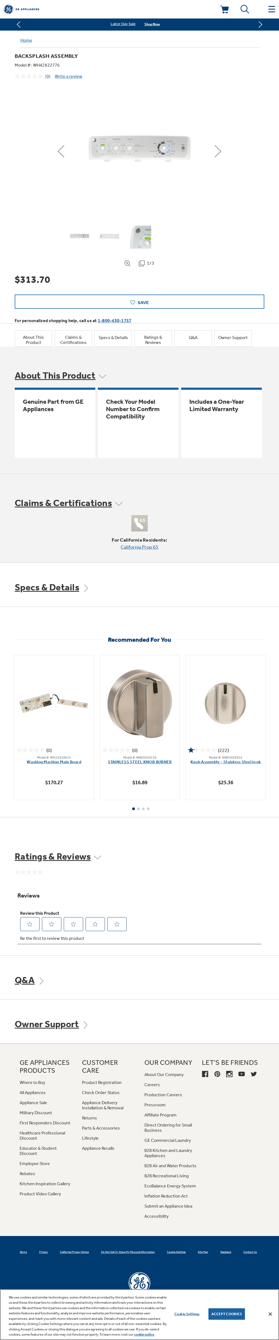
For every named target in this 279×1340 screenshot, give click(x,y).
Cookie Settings (186, 1314)
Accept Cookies (226, 1314)
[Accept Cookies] (270, 1314)
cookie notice (144, 1334)
